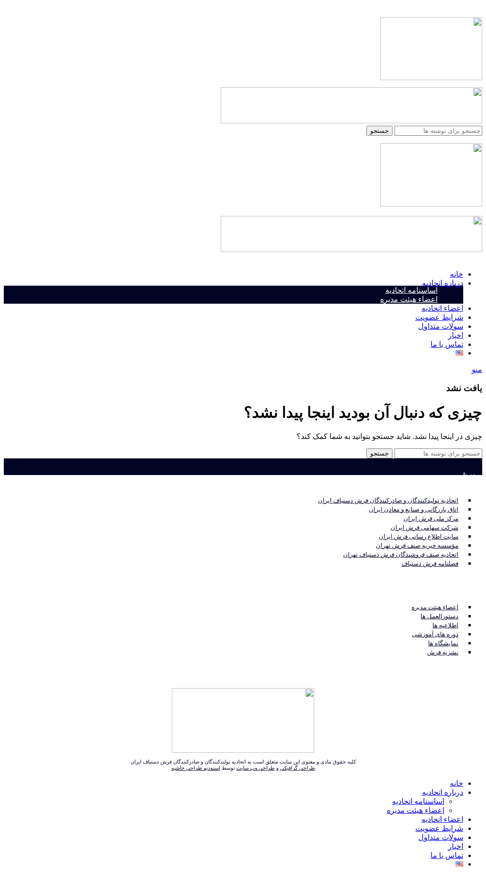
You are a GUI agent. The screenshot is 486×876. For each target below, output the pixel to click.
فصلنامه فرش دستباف (430, 563)
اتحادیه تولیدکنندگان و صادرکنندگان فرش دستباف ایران (388, 500)
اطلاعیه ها (445, 625)
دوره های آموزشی (435, 634)
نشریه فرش (442, 652)
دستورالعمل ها (439, 616)
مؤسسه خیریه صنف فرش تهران (417, 545)
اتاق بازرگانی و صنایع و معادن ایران (413, 509)
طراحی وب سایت (255, 768)
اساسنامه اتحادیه (411, 290)
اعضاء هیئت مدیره (409, 299)
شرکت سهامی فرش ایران (424, 527)
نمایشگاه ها (443, 643)
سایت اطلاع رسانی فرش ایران (418, 536)
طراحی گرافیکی (297, 768)
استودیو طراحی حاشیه (195, 768)
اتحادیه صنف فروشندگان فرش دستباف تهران (400, 554)
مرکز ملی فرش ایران (430, 518)
